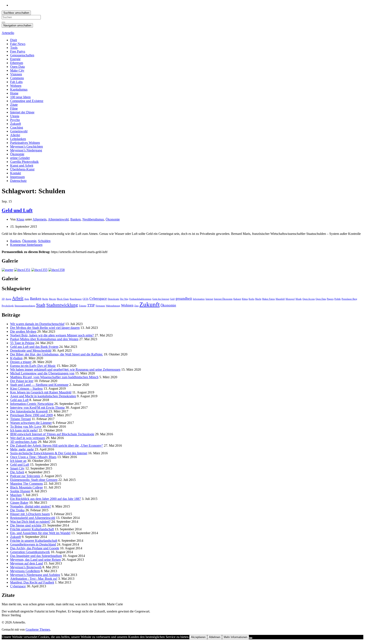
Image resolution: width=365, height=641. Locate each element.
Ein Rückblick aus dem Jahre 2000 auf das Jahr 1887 (45, 499)
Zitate (14, 104)
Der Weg (124, 299)
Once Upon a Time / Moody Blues (33, 457)
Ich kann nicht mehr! (24, 430)
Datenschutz (18, 180)
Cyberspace (98, 299)
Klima (245, 299)
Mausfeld (280, 299)
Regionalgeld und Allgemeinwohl (32, 518)
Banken (75, 219)
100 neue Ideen (20, 97)
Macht (258, 299)
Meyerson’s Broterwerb (26, 567)
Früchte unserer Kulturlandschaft (32, 529)
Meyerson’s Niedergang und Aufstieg (35, 575)
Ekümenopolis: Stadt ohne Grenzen (33, 480)
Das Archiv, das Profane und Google (34, 548)
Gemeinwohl (18, 131)
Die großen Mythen (23, 331)
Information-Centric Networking (31, 404)
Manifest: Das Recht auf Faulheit (32, 582)
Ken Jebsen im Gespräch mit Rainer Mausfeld (40, 392)
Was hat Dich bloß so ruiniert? (30, 521)
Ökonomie (17, 154)
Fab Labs (16, 82)
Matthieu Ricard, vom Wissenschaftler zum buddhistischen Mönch (54, 377)
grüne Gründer (20, 158)
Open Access (308, 299)
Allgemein (39, 219)
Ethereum (16, 63)
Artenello (8, 33)
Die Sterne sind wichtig (25, 525)
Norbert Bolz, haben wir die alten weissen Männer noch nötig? (52, 335)
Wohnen (15, 85)
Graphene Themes (38, 629)
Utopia (14, 116)
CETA (86, 299)
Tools (14, 47)
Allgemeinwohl (58, 219)
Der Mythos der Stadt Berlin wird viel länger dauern (45, 327)
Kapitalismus (18, 89)
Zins (136, 306)
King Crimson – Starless (26, 388)
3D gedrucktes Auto (23, 442)
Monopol (290, 299)
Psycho (15, 120)
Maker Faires (268, 299)
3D (3, 299)
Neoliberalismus (93, 219)
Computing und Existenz (26, 101)
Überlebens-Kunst (22, 169)
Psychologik (8, 306)
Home (14, 93)
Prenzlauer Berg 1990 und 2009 (31, 415)
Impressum (17, 177)
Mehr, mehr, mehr (22, 449)
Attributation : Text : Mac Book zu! (33, 578)
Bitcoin (52, 299)
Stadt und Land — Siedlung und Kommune (39, 385)
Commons (17, 78)
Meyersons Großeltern (25, 571)
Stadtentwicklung (62, 305)
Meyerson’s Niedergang (26, 150)
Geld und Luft (17, 210)
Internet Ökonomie (223, 299)
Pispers (330, 299)
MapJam (16, 495)
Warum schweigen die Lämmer (31, 423)
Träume (82, 306)
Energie (15, 59)
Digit (13, 40)
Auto (26, 299)
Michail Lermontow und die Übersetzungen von (42, 373)
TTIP (91, 305)
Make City (17, 70)
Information (199, 299)
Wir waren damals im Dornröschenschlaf (37, 324)
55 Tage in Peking (22, 343)
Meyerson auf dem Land (26, 563)
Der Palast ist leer (21, 381)
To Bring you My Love (25, 426)
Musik (299, 299)
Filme (14, 108)
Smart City (17, 468)
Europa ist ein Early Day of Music (33, 365)
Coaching (16, 127)
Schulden (44, 241)
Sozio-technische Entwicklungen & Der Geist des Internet (48, 453)
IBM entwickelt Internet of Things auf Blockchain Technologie (52, 434)
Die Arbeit (17, 472)
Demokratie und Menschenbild (30, 350)
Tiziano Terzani (20, 419)
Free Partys (17, 51)
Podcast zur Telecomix (25, 476)
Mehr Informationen (235, 637)
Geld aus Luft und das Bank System (34, 346)
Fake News (17, 44)
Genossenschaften (22, 55)
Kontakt (15, 173)
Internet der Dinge (22, 112)
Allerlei (15, 135)
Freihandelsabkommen (140, 299)
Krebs (251, 299)
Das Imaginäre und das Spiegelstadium (36, 556)
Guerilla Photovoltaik (24, 161)
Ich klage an (18, 461)
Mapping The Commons (26, 483)
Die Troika (17, 510)
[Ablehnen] (250, 638)
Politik (337, 299)
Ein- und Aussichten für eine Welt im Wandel (40, 533)
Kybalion (16, 358)
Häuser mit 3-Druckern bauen (30, 514)
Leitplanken (18, 139)
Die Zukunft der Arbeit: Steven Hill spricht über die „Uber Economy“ (56, 445)
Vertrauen (100, 306)
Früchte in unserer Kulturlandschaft (33, 540)
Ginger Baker (19, 502)
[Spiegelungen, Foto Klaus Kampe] (7, 270)
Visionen (16, 74)
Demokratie (113, 299)
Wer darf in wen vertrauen (27, 438)
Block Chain (63, 299)
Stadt (40, 305)
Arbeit (17, 298)
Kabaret (237, 299)
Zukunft (15, 123)
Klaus (20, 219)
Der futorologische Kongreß (29, 411)
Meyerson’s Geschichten (26, 146)
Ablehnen (214, 637)
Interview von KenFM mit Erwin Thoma (37, 407)
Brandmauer (76, 299)
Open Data (17, 66)
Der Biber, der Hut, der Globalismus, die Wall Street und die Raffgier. (56, 354)
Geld (172, 299)
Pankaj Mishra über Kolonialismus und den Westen (44, 339)
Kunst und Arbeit (21, 165)
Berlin (45, 299)
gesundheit (184, 299)
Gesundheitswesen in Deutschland (33, 544)
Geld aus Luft (19, 400)
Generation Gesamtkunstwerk (30, 552)
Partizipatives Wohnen (25, 142)
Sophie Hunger (20, 491)
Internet (209, 299)
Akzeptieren (198, 637)
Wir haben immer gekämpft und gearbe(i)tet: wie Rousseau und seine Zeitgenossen (65, 369)
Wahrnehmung (113, 306)
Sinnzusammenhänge (25, 306)
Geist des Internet (160, 299)
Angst (8, 299)
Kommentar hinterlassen (26, 244)
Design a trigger (20, 362)
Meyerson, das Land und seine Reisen (35, 559)
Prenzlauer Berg (349, 299)
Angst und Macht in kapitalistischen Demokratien (43, 396)
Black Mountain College (26, 487)
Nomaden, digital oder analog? (30, 506)
